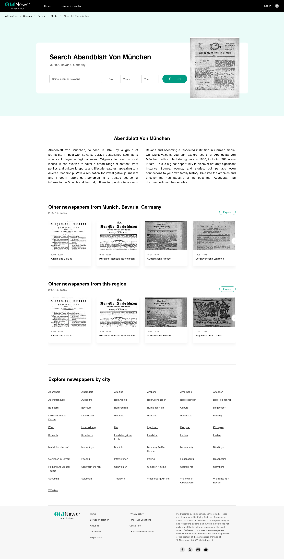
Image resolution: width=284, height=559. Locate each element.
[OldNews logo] (17, 4)
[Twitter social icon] (190, 549)
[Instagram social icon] (198, 549)
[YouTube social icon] (206, 549)
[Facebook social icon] (182, 549)
